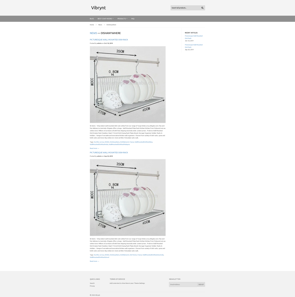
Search (92, 283)
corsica (101, 142)
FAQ (132, 19)
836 (97, 142)
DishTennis (133, 255)
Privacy (92, 286)
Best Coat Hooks (105, 19)
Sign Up (201, 284)
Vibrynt (97, 295)
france (132, 142)
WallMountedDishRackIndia (99, 144)
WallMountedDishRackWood (99, 257)
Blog (92, 19)
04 (95, 142)
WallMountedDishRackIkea (143, 142)
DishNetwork (124, 142)
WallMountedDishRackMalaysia (119, 144)
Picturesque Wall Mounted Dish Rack (109, 40)
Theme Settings (139, 283)
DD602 (107, 142)
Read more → (94, 148)
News (100, 24)
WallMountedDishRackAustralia (153, 255)
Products (122, 19)
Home (92, 24)
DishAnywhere (114, 142)
